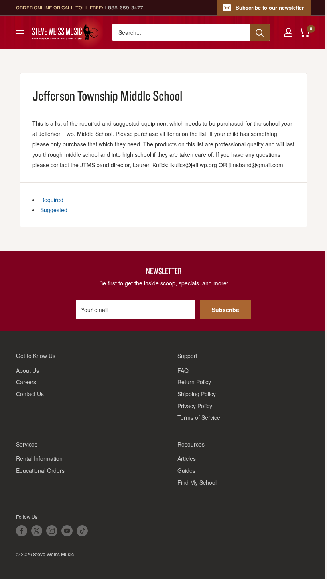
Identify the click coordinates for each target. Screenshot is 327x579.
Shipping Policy (196, 394)
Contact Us (30, 394)
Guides (186, 470)
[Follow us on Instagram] (51, 530)
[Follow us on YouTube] (67, 530)
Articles (186, 458)
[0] (304, 32)
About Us (27, 370)
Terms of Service (198, 417)
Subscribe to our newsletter (270, 7)
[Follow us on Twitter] (36, 530)
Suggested (53, 210)
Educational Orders (40, 470)
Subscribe (225, 310)
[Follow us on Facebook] (21, 530)
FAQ (183, 370)
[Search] (260, 32)
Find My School (197, 482)
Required (51, 200)
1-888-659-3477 (123, 7)
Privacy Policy (194, 406)
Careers (26, 382)
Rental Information (39, 458)
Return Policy (194, 382)
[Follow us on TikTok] (82, 530)
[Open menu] (20, 33)
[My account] (288, 32)
